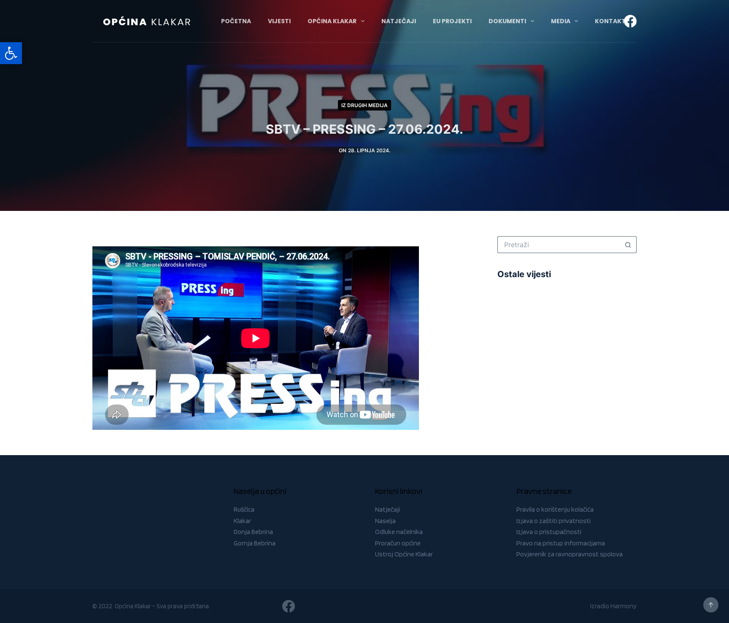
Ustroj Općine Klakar (404, 554)
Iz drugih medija (364, 105)
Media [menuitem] (560, 21)
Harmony (623, 606)
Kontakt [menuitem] (610, 21)
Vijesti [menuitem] (279, 21)
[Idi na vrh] (710, 604)
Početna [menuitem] (236, 21)
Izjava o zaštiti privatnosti (553, 521)
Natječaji (387, 509)
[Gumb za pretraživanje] (628, 244)
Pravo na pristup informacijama (560, 543)
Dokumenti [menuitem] (507, 21)
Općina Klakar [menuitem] (332, 21)
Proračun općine (398, 543)
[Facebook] (630, 21)
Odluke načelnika (399, 532)
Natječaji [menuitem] (398, 21)
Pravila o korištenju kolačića (555, 509)
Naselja (385, 521)
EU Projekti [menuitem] (452, 21)
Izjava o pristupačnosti (548, 532)
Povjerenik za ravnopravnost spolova (569, 554)
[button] (11, 53)
